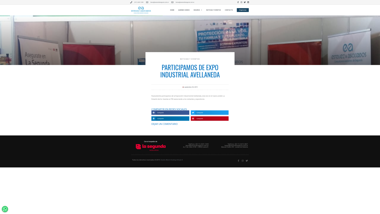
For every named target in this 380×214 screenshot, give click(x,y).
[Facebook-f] (238, 2)
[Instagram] (241, 2)
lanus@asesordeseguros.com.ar (197, 145)
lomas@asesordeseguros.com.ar (236, 145)
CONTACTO (229, 10)
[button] (170, 112)
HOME (172, 10)
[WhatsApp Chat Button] (5, 209)
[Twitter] (245, 2)
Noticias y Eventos (190, 59)
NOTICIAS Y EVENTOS (213, 10)
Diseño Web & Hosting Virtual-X (172, 160)
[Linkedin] (248, 2)
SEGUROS (197, 10)
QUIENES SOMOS (184, 10)
